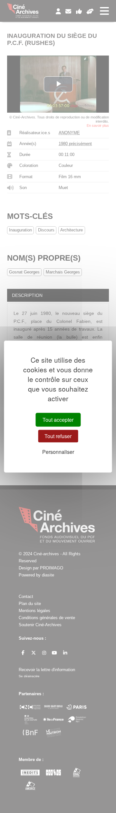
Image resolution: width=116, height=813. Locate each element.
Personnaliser (58, 451)
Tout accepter (58, 419)
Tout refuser (58, 436)
